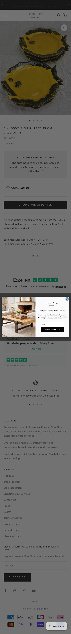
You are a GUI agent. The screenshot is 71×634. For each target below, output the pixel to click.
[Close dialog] (67, 299)
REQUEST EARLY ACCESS (52, 329)
